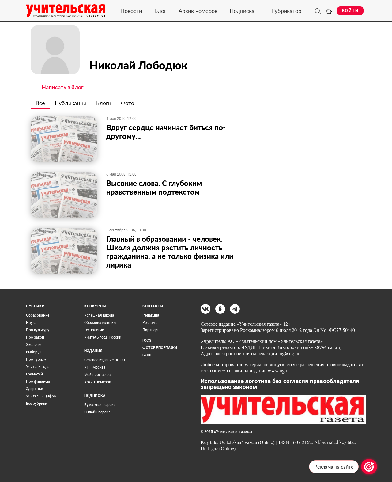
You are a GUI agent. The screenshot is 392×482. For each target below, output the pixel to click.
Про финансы (38, 381)
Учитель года (38, 367)
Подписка (242, 10)
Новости (131, 10)
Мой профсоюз (97, 375)
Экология (34, 345)
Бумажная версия (100, 405)
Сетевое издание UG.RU (104, 360)
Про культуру (37, 330)
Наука (31, 323)
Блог (160, 10)
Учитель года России (102, 337)
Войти (350, 10)
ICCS (146, 340)
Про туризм (36, 359)
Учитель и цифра (41, 396)
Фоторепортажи (159, 348)
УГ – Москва (95, 367)
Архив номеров (198, 10)
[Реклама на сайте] (369, 466)
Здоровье (34, 389)
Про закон (35, 337)
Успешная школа (99, 315)
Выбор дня (35, 352)
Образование (37, 315)
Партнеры (151, 330)
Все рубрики (36, 403)
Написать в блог (63, 87)
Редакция (150, 315)
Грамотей (34, 374)
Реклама (150, 323)
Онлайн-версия (97, 412)
